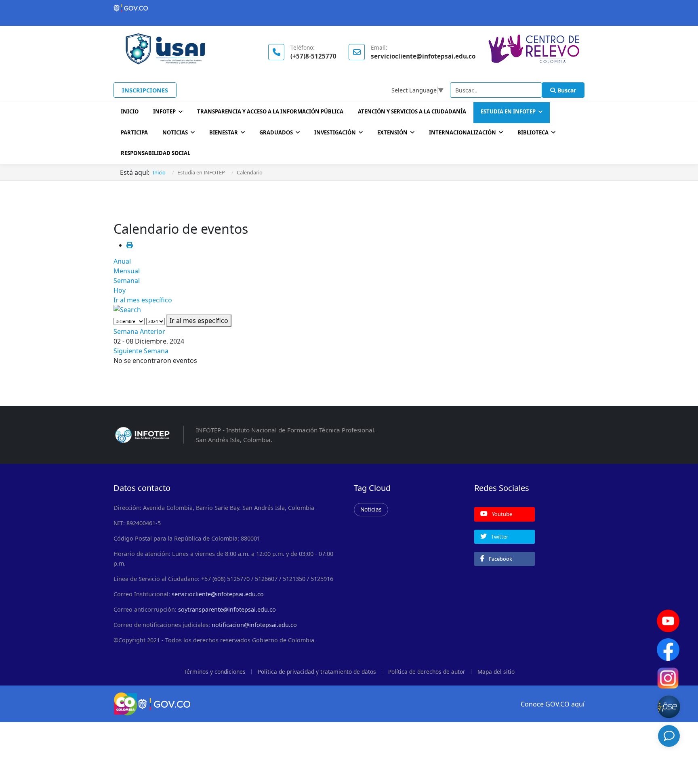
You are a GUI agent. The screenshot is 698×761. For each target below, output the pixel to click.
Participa (134, 132)
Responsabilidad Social (155, 153)
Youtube (501, 514)
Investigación (335, 132)
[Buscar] (349, 309)
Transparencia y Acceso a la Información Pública (270, 111)
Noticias (175, 132)
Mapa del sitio (496, 671)
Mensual (127, 270)
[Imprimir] (129, 245)
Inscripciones (145, 90)
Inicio (130, 111)
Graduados (276, 132)
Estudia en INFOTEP (508, 111)
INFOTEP (164, 111)
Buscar (566, 90)
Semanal (127, 280)
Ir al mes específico (143, 300)
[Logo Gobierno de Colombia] (349, 8)
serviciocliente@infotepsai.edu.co (218, 594)
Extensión (392, 132)
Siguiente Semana (141, 350)
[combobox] (496, 90)
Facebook (500, 558)
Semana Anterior (139, 331)
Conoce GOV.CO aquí (552, 704)
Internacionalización (462, 132)
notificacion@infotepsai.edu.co (254, 625)
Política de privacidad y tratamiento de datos (317, 671)
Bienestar (223, 132)
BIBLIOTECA (533, 132)
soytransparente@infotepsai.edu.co (227, 609)
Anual (122, 261)
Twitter (499, 536)
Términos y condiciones (215, 671)
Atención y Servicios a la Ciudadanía (412, 111)
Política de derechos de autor (426, 671)
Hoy (120, 290)
